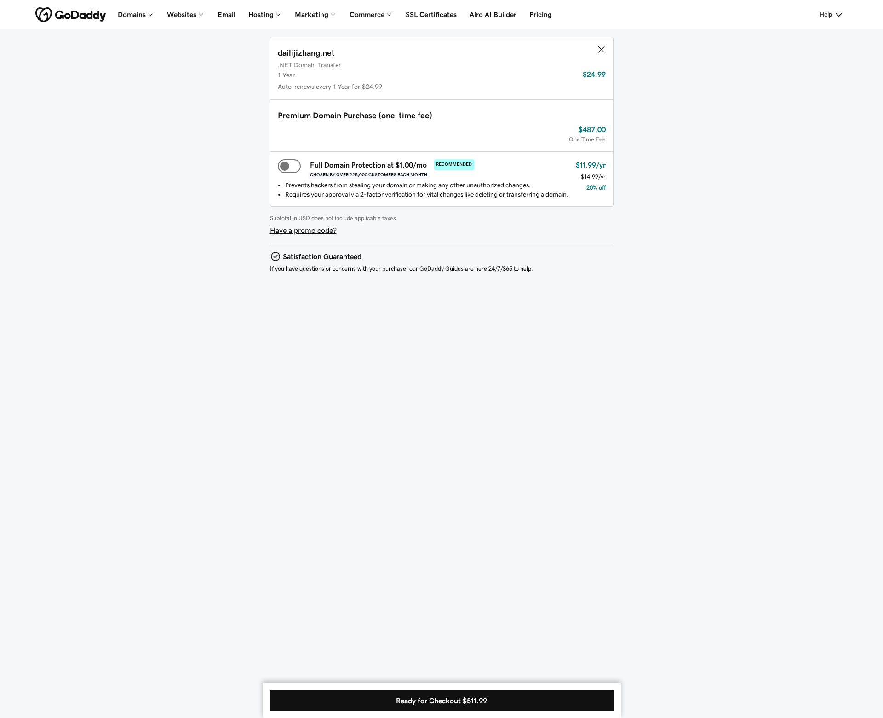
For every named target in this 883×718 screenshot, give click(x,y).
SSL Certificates (431, 14)
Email (226, 14)
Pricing (540, 14)
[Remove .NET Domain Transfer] (601, 49)
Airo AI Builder (493, 14)
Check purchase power (551, 678)
